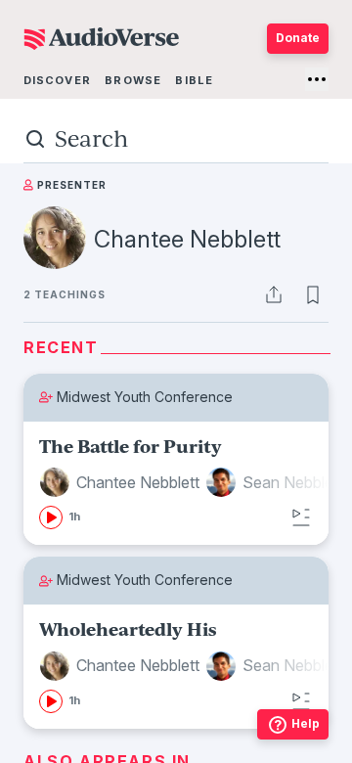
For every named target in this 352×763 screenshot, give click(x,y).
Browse (133, 80)
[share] (273, 294)
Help (305, 723)
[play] (51, 517)
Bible (194, 80)
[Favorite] (313, 294)
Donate (298, 37)
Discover (57, 80)
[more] (317, 79)
